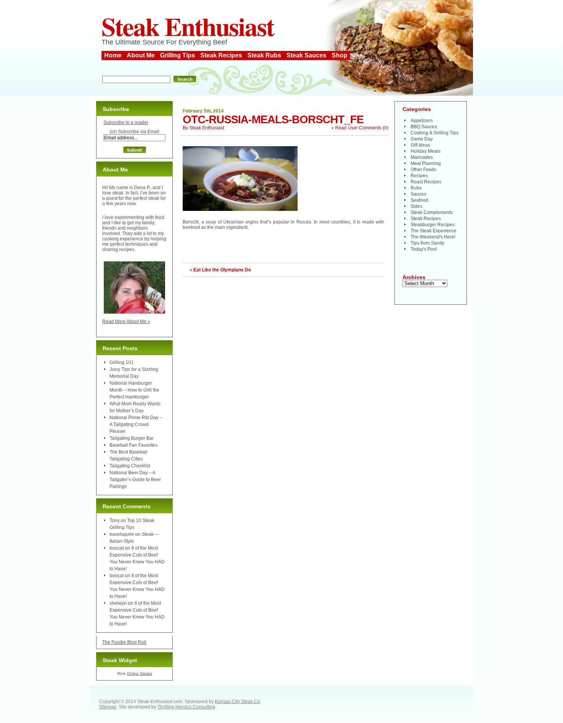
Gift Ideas (420, 145)
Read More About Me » (126, 321)
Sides (416, 206)
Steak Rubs (264, 55)
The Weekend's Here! (433, 237)
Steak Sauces (306, 55)
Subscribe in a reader (125, 122)
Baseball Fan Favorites (133, 445)
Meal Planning (426, 163)
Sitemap (107, 707)
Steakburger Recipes (433, 224)
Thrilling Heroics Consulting (186, 707)
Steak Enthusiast (187, 26)
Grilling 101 (122, 362)
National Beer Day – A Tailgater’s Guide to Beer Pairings (135, 479)
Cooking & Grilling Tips (434, 132)
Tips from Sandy (427, 243)
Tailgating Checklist (130, 465)
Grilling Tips (177, 55)
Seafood (419, 200)
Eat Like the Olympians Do (222, 270)
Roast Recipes (426, 181)
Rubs (416, 188)
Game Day (422, 139)
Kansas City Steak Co (237, 701)
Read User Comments (358, 128)
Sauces (418, 194)
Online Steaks (139, 673)
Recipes (419, 175)
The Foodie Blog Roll (124, 642)
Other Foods (423, 169)
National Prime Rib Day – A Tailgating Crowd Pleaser (136, 424)
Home (112, 55)
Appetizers (422, 120)
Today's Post (424, 249)
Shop (339, 55)
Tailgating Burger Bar (132, 438)
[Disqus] (283, 372)
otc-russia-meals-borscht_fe (273, 119)
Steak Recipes (221, 55)
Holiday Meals (425, 151)
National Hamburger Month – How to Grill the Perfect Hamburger (134, 390)
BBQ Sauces (424, 126)
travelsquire (122, 534)
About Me (141, 55)
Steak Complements (432, 212)
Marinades (422, 157)
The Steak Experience (434, 230)
